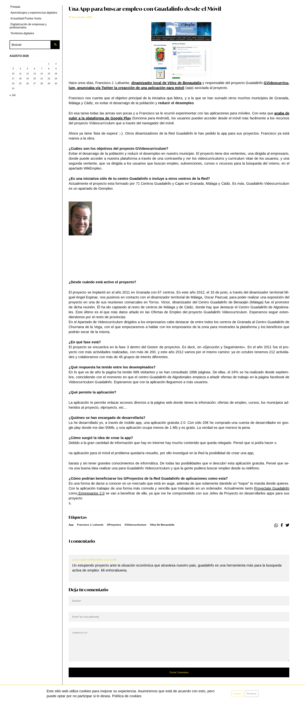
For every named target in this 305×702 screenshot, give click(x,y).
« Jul (13, 95)
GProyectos (114, 524)
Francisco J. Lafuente (90, 524)
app (71, 524)
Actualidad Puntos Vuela (25, 18)
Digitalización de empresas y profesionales (28, 26)
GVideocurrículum (135, 524)
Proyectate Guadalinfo (271, 488)
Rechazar (251, 693)
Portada (15, 6)
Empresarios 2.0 (90, 493)
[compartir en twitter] (287, 525)
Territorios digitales (22, 33)
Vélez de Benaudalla (162, 524)
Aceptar (237, 693)
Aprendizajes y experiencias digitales (33, 12)
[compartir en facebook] (282, 525)
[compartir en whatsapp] (276, 525)
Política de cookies (126, 696)
